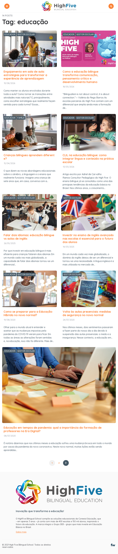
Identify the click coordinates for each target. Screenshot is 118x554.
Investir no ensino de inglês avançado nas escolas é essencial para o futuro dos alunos (88, 238)
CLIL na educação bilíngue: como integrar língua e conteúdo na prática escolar (88, 158)
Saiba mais (21, 532)
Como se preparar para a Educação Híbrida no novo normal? (28, 313)
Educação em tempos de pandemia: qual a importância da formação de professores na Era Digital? (53, 429)
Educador (9, 34)
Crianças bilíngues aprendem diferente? (29, 156)
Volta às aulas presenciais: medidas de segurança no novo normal (87, 313)
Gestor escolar (26, 34)
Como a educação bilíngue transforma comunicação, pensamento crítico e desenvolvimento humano (80, 77)
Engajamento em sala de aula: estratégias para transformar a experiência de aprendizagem (25, 75)
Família (21, 118)
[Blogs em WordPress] (113, 544)
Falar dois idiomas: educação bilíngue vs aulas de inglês (29, 236)
